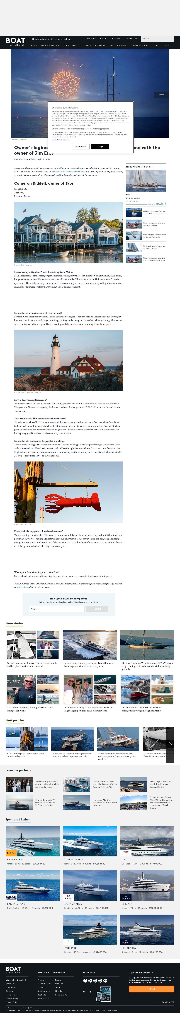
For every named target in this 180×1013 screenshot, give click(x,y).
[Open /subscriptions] (101, 995)
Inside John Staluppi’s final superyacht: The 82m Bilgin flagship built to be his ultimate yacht (88, 709)
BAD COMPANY (16, 903)
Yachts (41, 980)
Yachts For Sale (45, 984)
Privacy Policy (12, 1002)
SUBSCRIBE (115, 39)
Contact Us (11, 988)
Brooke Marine (133, 198)
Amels (10, 864)
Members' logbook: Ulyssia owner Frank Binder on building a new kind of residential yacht (89, 664)
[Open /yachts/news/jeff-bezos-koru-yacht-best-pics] (27, 739)
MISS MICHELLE (74, 859)
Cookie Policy (12, 999)
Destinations (44, 991)
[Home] (17, 42)
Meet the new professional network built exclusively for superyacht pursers (47, 784)
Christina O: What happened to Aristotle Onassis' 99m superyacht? (161, 755)
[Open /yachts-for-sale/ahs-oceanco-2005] (147, 841)
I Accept (100, 147)
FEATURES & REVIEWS (50, 45)
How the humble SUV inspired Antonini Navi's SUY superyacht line (46, 803)
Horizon (68, 864)
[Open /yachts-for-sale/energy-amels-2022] (147, 885)
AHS (124, 859)
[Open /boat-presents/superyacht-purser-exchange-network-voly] (19, 784)
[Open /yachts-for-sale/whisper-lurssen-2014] (90, 930)
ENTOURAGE (15, 859)
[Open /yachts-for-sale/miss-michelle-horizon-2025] (90, 841)
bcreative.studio (62, 995)
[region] (91, 127)
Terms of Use (11, 995)
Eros (81, 171)
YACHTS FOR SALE (73, 45)
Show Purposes (80, 147)
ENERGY (127, 903)
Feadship (68, 908)
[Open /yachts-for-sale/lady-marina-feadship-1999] (90, 885)
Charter (41, 988)
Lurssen (68, 952)
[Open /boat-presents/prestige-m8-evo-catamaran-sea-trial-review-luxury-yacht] (133, 784)
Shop (57, 988)
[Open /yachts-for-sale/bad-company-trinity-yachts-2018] (33, 885)
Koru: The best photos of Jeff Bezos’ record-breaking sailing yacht (26, 755)
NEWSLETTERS (132, 39)
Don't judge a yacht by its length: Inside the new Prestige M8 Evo (160, 784)
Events (58, 980)
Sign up (151, 989)
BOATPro (59, 984)
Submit (97, 609)
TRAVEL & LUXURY (118, 45)
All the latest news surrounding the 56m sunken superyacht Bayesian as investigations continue (117, 756)
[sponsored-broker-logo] (11, 855)
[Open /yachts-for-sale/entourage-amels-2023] (33, 841)
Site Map (59, 991)
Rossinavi (126, 952)
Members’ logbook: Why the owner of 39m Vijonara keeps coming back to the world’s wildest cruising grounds (147, 666)
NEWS (34, 45)
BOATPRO (168, 45)
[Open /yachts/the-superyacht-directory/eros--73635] (146, 181)
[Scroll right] (170, 745)
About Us (10, 984)
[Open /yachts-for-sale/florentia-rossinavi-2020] (147, 930)
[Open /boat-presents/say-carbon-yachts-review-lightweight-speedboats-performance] (76, 802)
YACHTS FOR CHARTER (95, 45)
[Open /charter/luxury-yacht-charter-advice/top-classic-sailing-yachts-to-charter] (134, 247)
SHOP (103, 39)
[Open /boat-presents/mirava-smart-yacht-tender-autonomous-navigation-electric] (76, 784)
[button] (161, 95)
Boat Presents (44, 999)
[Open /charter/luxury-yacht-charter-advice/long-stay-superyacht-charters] (134, 235)
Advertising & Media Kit (16, 980)
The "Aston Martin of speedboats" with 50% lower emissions (105, 803)
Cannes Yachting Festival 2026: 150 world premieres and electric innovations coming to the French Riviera (161, 802)
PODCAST (91, 39)
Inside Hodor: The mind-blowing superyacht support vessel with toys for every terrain (72, 755)
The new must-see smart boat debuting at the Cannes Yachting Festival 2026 (105, 784)
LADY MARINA (73, 903)
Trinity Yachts (13, 908)
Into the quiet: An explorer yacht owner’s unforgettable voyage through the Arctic (142, 709)
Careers (9, 991)
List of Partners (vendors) (60, 140)
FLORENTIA (129, 948)
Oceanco (126, 864)
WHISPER (70, 948)
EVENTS (155, 45)
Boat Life (42, 995)
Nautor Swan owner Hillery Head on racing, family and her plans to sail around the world (32, 664)
